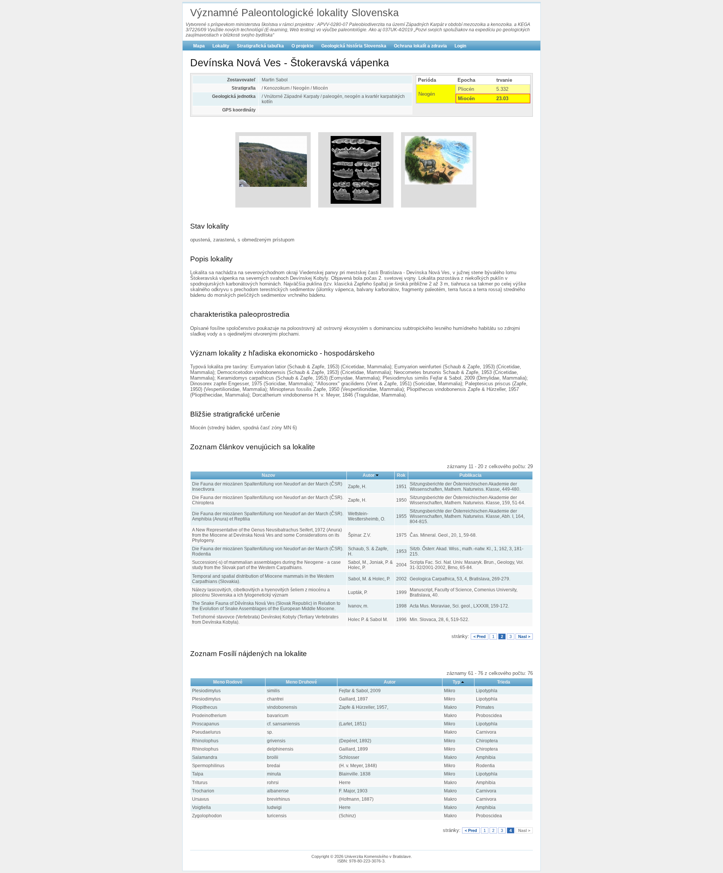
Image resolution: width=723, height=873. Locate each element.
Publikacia (470, 475)
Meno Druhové (301, 682)
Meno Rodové (228, 682)
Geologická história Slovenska (353, 46)
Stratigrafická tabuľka (260, 46)
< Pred (479, 636)
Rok (401, 475)
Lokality (220, 46)
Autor (369, 475)
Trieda (503, 682)
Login (460, 46)
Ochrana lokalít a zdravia (420, 46)
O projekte (302, 46)
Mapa (199, 46)
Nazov (268, 475)
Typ (456, 682)
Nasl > (524, 636)
